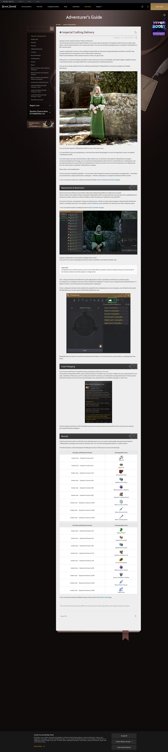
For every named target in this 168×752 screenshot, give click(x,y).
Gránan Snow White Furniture (39, 82)
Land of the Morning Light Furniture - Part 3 (38, 95)
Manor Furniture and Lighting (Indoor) (39, 73)
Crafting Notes (35, 58)
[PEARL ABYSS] (8, 1)
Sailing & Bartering (36, 49)
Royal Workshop (36, 55)
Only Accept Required (124, 747)
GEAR (37, 1)
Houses (33, 62)
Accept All (124, 736)
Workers (33, 46)
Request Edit (63, 616)
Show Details (38, 746)
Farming (33, 42)
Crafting (33, 52)
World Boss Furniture (37, 100)
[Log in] (148, 7)
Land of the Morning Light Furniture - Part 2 (38, 91)
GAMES (20, 1)
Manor (33, 65)
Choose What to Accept (123, 741)
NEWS (29, 1)
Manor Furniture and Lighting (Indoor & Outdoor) (39, 78)
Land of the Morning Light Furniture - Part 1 (38, 86)
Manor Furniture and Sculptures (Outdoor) (40, 69)
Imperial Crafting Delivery (38, 36)
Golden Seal (34, 39)
